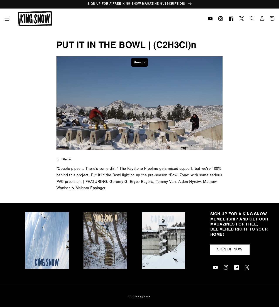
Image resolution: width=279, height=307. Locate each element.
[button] (7, 19)
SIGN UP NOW (230, 249)
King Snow (144, 297)
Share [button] (66, 159)
